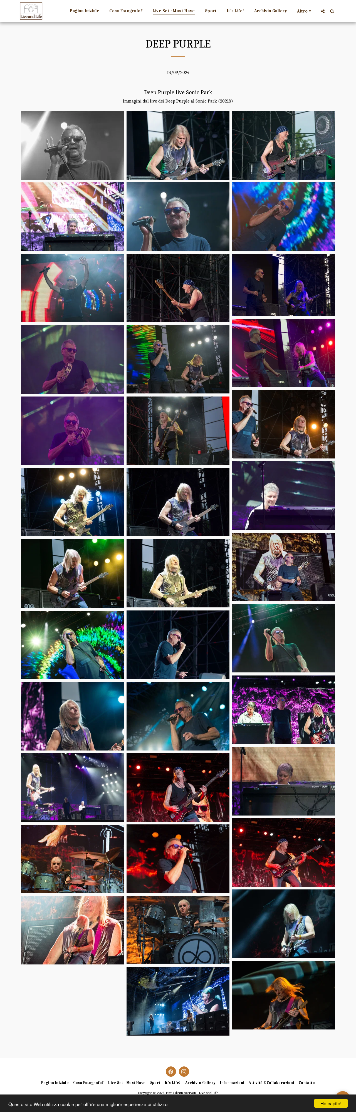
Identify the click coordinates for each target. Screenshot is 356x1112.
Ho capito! (331, 1103)
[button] (322, 11)
